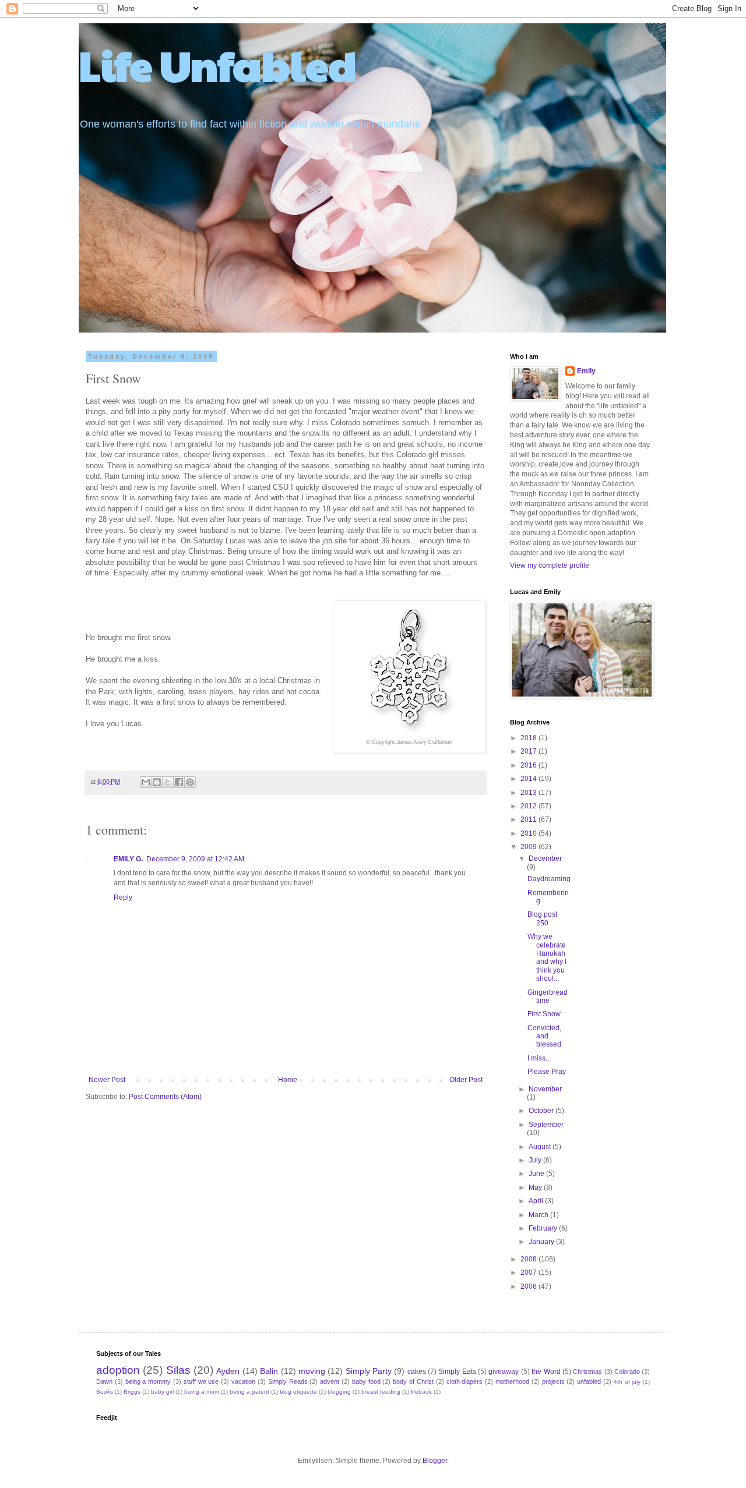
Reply (123, 897)
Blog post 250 (542, 918)
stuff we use (201, 1381)
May (536, 1187)
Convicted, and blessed (544, 1036)
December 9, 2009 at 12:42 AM (195, 859)
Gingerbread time (547, 996)
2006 (529, 1286)
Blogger (435, 1461)
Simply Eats (457, 1371)
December (545, 858)
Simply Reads (288, 1381)
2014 (529, 779)
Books (104, 1391)
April (537, 1201)
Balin (269, 1371)
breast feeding (380, 1391)
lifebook (421, 1391)
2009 (529, 847)
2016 (529, 765)
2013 (529, 793)
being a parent (249, 1391)
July (536, 1160)
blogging (339, 1391)
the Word (546, 1371)
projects (553, 1381)
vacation (243, 1381)
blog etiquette (298, 1391)
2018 (529, 738)
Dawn (104, 1381)
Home (287, 1080)
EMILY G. (128, 859)
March (539, 1215)
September (546, 1125)
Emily (586, 371)
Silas (178, 1370)
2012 (529, 806)
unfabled (589, 1381)
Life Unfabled (218, 64)
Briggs (132, 1391)
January (542, 1242)
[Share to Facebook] (179, 782)
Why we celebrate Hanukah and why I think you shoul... (546, 957)
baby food (366, 1381)
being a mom (201, 1391)
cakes (416, 1371)
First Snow (544, 1014)
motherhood (512, 1381)
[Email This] (146, 782)
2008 (529, 1259)
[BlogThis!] (157, 782)
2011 (529, 819)
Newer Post (107, 1080)
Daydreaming (549, 879)
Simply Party (369, 1371)
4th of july (627, 1382)
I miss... (539, 1058)
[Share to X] (168, 782)
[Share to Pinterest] (190, 782)
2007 (529, 1272)
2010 (529, 833)
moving (311, 1371)
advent (329, 1381)
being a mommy (148, 1381)
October (542, 1111)
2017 (529, 751)
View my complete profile (549, 565)
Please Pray (546, 1072)
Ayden (228, 1371)
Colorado (627, 1371)
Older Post (466, 1080)
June (537, 1173)
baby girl (162, 1391)
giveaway (503, 1371)
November (545, 1089)
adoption (118, 1370)
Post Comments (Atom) (165, 1097)
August (541, 1147)
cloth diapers (464, 1381)
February (544, 1228)
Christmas (587, 1371)
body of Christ (413, 1381)
